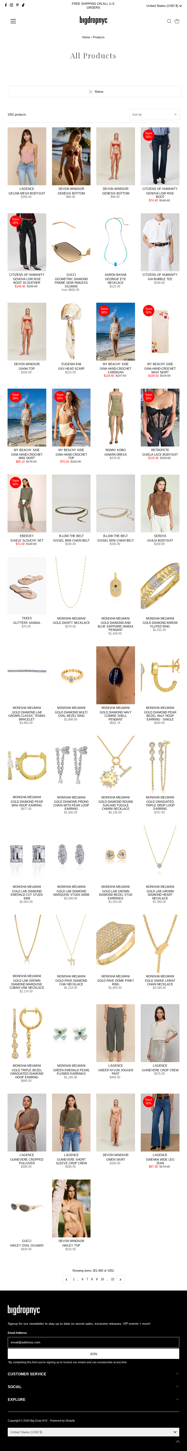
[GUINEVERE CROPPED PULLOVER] (27, 1123)
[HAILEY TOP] (71, 1209)
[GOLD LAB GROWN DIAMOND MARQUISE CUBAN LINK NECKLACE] (27, 944)
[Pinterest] (17, 5)
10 (102, 1279)
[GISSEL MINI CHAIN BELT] (71, 504)
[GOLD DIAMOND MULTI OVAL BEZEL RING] (71, 675)
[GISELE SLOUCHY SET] (27, 504)
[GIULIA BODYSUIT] (160, 504)
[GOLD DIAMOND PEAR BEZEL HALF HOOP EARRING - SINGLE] (160, 675)
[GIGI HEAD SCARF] (71, 332)
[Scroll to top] (177, 1441)
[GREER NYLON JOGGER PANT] (115, 1033)
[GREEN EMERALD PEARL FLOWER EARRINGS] (71, 1033)
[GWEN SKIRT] (115, 1123)
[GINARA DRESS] (115, 418)
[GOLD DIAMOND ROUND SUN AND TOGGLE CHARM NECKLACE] (115, 765)
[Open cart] (177, 21)
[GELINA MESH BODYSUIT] (27, 156)
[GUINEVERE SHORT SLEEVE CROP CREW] (71, 1123)
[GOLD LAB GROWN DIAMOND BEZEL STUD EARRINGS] (115, 854)
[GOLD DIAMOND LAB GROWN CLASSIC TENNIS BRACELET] (27, 675)
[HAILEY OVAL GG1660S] (27, 1209)
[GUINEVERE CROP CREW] (160, 1033)
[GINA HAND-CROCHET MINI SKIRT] (27, 418)
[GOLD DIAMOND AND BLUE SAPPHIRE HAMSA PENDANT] (115, 586)
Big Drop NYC (39, 1420)
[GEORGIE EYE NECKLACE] (115, 242)
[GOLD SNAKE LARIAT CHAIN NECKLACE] (160, 944)
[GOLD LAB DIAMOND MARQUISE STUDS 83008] (71, 854)
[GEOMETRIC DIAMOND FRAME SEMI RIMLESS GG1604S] (71, 242)
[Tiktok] (23, 5)
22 (112, 1279)
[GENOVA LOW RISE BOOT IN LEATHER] (27, 242)
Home (86, 37)
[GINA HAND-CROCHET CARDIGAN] (115, 332)
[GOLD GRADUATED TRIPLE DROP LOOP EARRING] (160, 765)
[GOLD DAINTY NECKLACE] (71, 586)
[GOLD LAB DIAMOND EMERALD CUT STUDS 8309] (27, 854)
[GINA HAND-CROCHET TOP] (71, 418)
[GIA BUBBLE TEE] (160, 242)
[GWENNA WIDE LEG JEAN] (160, 1123)
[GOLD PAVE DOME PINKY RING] (115, 944)
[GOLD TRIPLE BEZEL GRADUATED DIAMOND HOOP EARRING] (27, 1033)
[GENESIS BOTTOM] (71, 156)
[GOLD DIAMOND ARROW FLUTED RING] (160, 586)
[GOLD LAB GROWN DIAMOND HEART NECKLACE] (160, 854)
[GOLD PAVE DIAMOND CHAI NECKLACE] (71, 944)
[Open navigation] (28, 21)
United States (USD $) (162, 6)
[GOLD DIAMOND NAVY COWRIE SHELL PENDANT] (115, 675)
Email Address (17, 1333)
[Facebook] (6, 5)
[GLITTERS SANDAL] (27, 586)
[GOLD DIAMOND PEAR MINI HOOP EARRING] (27, 765)
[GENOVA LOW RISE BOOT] (160, 156)
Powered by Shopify (62, 1420)
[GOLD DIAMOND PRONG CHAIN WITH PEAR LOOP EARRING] (71, 765)
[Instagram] (11, 5)
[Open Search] (169, 21)
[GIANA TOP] (27, 332)
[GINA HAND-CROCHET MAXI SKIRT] (160, 332)
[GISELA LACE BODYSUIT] (160, 418)
